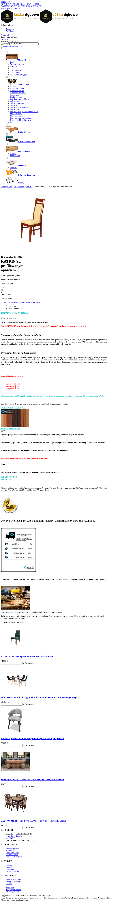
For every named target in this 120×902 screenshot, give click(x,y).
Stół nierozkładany (17, 103)
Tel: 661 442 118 (9, 479)
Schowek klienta (12, 855)
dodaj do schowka (7, 298)
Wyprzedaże (10, 869)
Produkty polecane (12, 871)
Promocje (9, 867)
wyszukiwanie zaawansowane (12, 46)
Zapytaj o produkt (7, 302)
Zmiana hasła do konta (14, 857)
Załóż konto (10, 31)
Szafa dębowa (15, 70)
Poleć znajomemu (20, 302)
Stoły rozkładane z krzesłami (21, 118)
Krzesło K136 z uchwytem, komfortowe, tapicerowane (27, 656)
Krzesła (13, 86)
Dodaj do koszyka (7, 294)
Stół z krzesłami (16, 114)
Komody (13, 154)
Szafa (12, 68)
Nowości (9, 865)
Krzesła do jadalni (17, 89)
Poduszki (13, 168)
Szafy (12, 62)
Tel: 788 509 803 (9, 477)
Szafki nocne (15, 72)
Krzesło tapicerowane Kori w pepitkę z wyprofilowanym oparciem (32, 738)
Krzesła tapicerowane (18, 93)
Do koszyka (29, 663)
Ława (12, 122)
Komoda (13, 66)
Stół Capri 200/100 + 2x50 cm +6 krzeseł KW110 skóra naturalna (32, 779)
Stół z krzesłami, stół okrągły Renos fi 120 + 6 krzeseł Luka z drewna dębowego (39, 697)
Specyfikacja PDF (34, 302)
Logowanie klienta (12, 853)
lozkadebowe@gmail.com (10, 8)
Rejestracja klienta (12, 848)
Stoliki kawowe (16, 97)
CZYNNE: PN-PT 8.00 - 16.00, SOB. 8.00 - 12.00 (20, 4)
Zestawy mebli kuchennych (20, 120)
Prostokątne (14, 95)
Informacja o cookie (13, 892)
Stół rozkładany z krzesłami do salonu (24, 112)
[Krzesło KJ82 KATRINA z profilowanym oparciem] (33, 251)
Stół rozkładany (16, 110)
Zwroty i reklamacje (13, 882)
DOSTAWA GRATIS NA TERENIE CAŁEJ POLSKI (21, 6)
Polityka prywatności (13, 890)
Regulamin (10, 888)
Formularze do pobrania (14, 879)
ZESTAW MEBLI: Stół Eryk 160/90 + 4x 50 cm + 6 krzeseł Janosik (33, 821)
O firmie (9, 884)
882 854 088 (5, 2)
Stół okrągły (14, 105)
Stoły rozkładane (16, 116)
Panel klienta (10, 851)
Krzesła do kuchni (17, 91)
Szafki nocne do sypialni (19, 75)
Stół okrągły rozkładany (19, 107)
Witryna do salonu (17, 64)
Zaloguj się (10, 29)
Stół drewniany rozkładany (20, 99)
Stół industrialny (16, 101)
